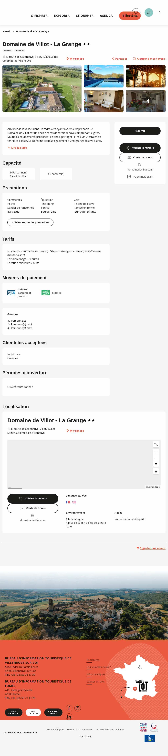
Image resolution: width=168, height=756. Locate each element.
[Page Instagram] (77, 708)
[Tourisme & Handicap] (150, 738)
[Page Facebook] (69, 708)
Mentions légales (55, 729)
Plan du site (85, 736)
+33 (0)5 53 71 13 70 (22, 698)
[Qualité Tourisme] (154, 727)
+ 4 (146, 101)
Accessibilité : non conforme (110, 729)
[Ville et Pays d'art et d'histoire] (143, 727)
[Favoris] (136, 12)
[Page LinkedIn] (69, 716)
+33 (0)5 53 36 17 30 (22, 675)
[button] (149, 12)
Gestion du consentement (80, 729)
